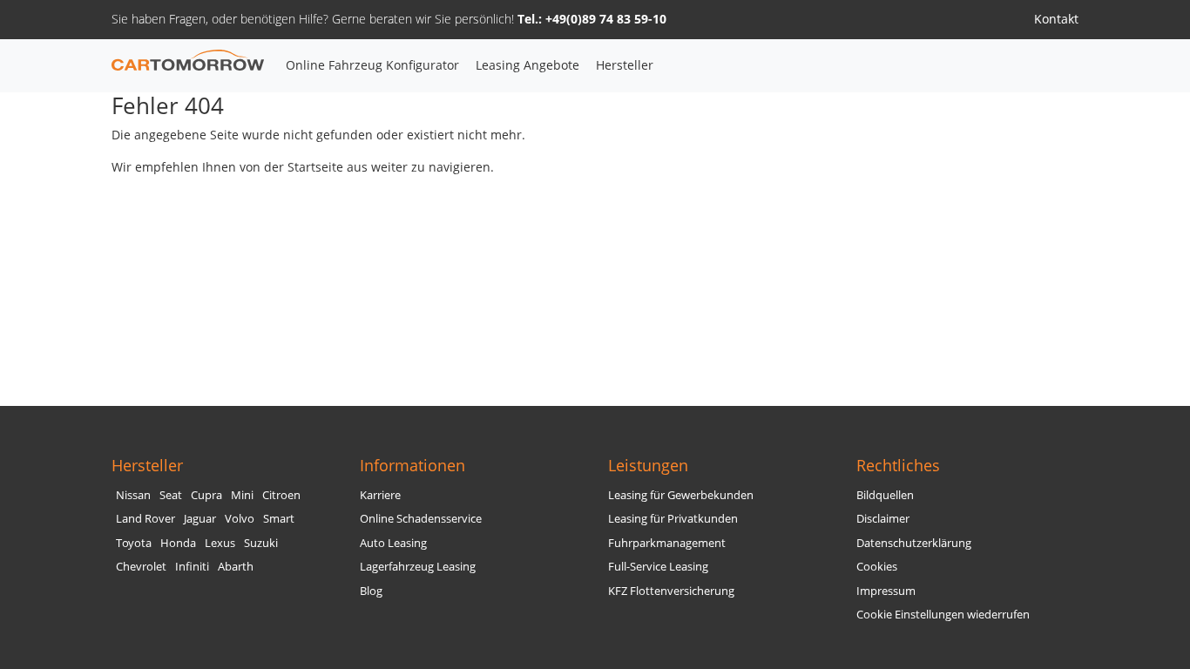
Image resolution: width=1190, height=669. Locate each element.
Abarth (236, 566)
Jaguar (200, 518)
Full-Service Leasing (658, 566)
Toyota (134, 543)
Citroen (281, 495)
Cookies (876, 566)
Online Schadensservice (421, 518)
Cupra (206, 495)
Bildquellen (885, 495)
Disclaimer (882, 518)
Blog (371, 591)
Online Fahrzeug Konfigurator (372, 65)
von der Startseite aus (304, 167)
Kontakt (1056, 18)
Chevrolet (141, 566)
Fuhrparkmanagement (667, 543)
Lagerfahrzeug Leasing (418, 566)
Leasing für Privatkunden (673, 518)
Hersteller (624, 65)
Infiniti (192, 566)
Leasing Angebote (527, 65)
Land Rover (145, 518)
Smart (278, 518)
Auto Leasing (393, 543)
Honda (178, 543)
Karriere (380, 495)
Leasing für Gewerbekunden (681, 495)
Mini (242, 495)
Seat (170, 495)
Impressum (886, 591)
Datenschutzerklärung (913, 543)
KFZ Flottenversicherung (671, 591)
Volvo (239, 518)
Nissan (133, 495)
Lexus (220, 543)
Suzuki (261, 543)
